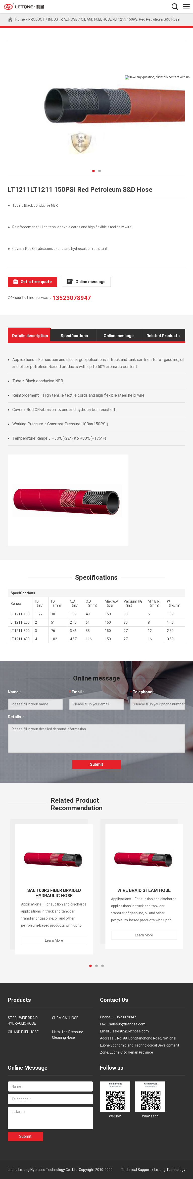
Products (19, 1000)
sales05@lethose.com (130, 1031)
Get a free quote (36, 281)
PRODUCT (36, 19)
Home (20, 19)
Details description (30, 335)
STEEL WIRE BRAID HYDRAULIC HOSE (23, 1020)
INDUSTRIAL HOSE (62, 19)
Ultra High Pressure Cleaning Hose (67, 1034)
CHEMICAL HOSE (65, 1018)
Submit (96, 764)
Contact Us (114, 1000)
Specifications (74, 335)
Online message (90, 281)
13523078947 (71, 297)
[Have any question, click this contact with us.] (157, 77)
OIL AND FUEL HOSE (96, 19)
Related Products (163, 335)
